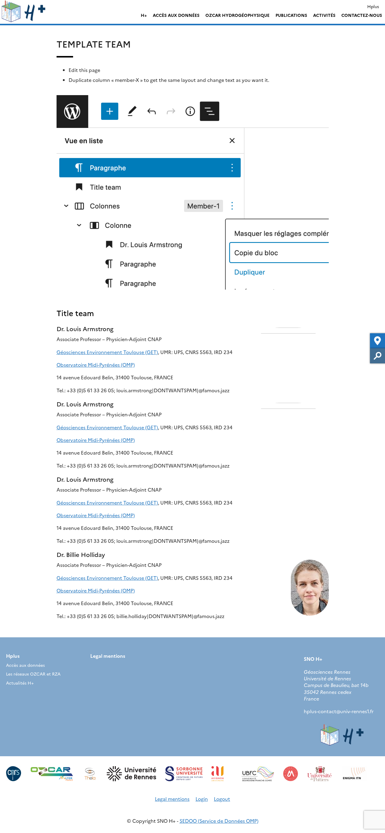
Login (202, 798)
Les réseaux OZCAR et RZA (33, 674)
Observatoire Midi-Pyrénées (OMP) (96, 364)
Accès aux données (176, 15)
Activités (324, 15)
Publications (291, 15)
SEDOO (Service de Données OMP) (219, 820)
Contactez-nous (361, 15)
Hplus (373, 6)
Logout (222, 798)
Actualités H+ (20, 683)
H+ (144, 15)
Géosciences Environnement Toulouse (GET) (107, 352)
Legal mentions (107, 655)
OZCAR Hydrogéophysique (237, 15)
